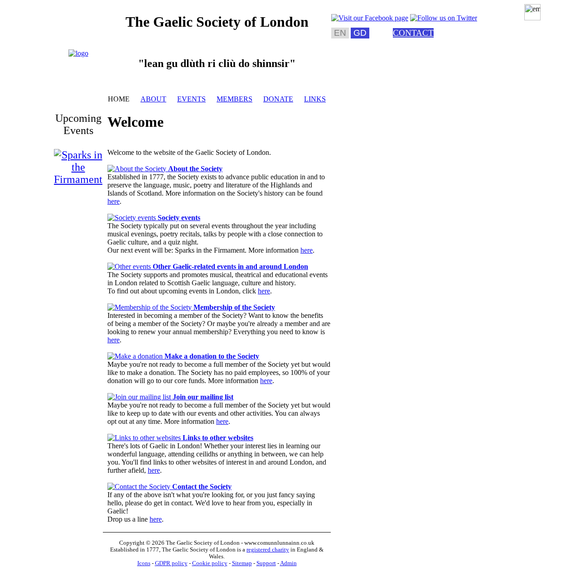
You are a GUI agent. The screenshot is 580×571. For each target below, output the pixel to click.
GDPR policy (171, 563)
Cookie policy (209, 563)
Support (266, 563)
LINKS (315, 99)
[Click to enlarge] (78, 53)
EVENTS (191, 99)
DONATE (278, 99)
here (113, 201)
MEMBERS (234, 99)
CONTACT (413, 33)
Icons (143, 563)
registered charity (267, 550)
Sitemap (242, 563)
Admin (288, 563)
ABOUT (153, 99)
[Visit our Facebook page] (369, 18)
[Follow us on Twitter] (443, 18)
